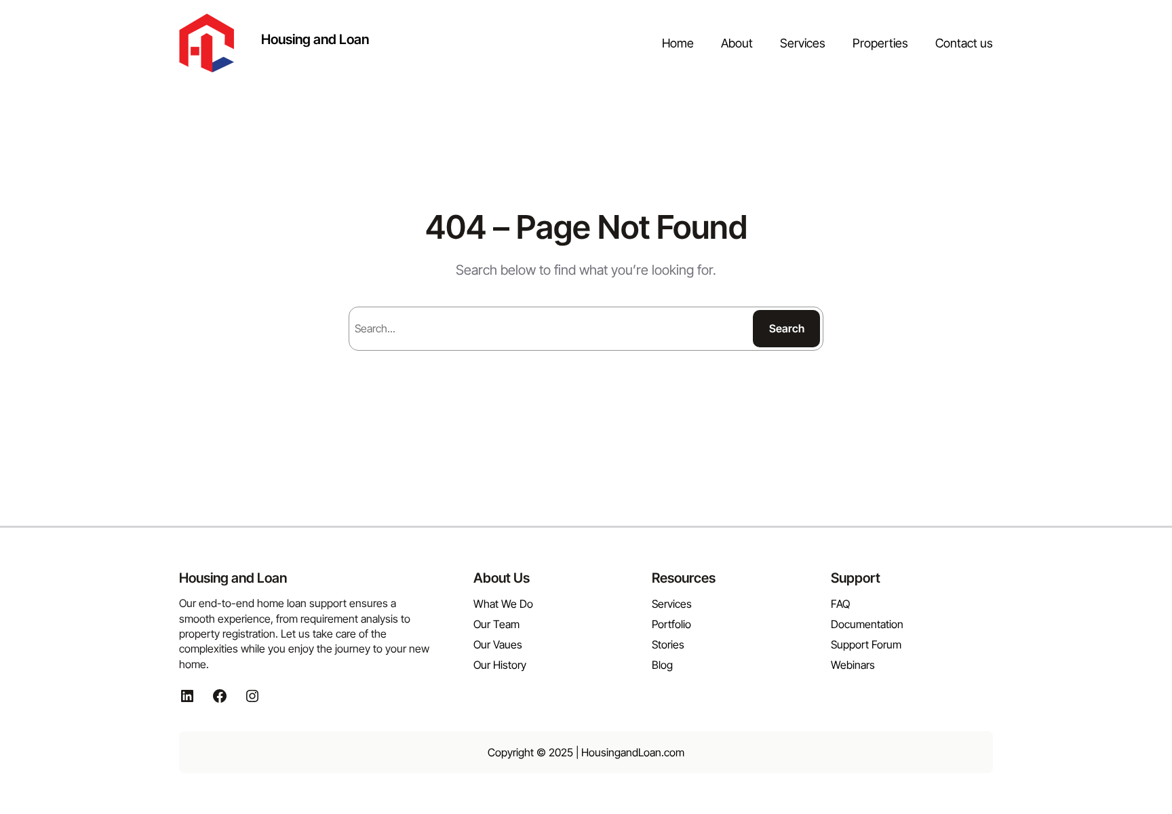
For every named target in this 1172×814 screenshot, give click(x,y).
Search (786, 328)
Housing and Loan (315, 39)
